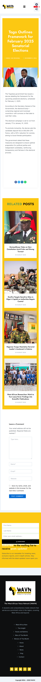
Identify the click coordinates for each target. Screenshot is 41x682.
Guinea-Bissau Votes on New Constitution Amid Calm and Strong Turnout (20, 249)
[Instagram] (25, 669)
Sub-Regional (15, 58)
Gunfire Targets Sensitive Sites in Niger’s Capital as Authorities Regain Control (20, 299)
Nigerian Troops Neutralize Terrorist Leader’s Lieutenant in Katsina (20, 348)
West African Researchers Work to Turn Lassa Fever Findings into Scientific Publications (20, 396)
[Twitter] (16, 669)
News (8, 58)
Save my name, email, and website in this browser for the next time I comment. (20, 488)
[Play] (36, 4)
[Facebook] (11, 669)
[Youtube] (20, 669)
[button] (24, 7)
